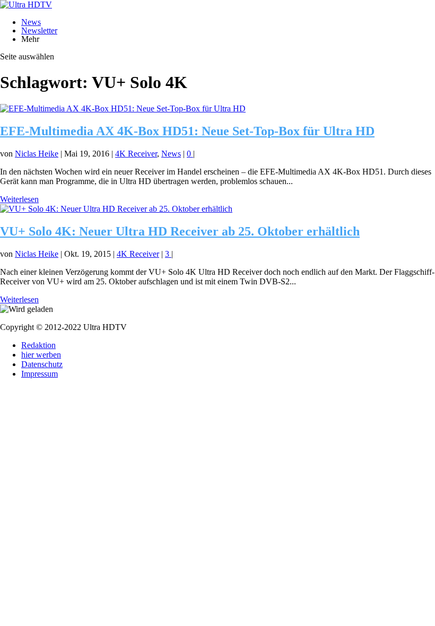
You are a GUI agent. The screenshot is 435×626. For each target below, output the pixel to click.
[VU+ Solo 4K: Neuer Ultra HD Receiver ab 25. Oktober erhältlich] (116, 208)
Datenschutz (42, 364)
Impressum (39, 373)
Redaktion (38, 345)
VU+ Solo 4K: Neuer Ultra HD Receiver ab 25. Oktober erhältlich (180, 231)
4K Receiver (136, 153)
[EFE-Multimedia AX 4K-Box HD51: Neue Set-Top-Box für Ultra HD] (123, 108)
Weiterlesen (19, 199)
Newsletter (39, 30)
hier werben (41, 354)
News (31, 22)
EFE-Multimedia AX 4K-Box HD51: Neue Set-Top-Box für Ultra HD (187, 131)
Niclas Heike (36, 153)
